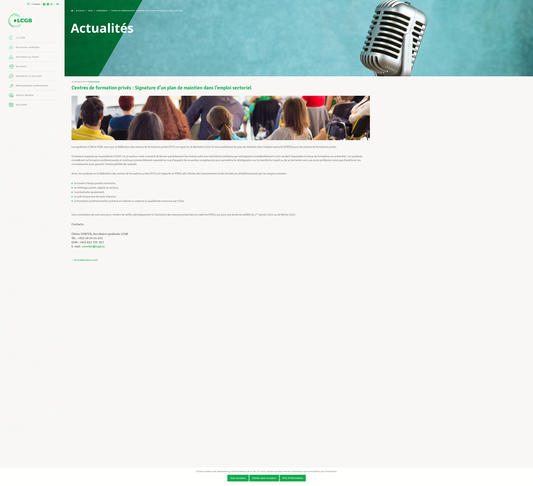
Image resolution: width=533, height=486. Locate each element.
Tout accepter (238, 478)
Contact (36, 4)
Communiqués (93, 81)
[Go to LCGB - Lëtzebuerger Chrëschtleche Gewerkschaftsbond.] (72, 11)
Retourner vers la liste (86, 260)
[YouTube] (48, 4)
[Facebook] (44, 4)
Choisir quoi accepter (264, 478)
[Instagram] (51, 4)
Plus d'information (292, 478)
